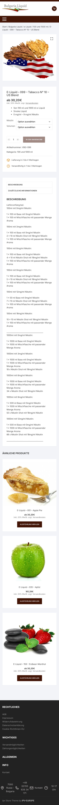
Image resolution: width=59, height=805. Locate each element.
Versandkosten (32, 103)
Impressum (7, 718)
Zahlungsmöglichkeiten (13, 748)
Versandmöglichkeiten (13, 744)
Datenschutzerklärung (13, 725)
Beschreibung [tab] (15, 185)
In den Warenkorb (34, 140)
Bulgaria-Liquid (15, 27)
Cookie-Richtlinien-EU (13, 729)
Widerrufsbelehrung (12, 721)
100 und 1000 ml (40, 27)
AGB (4, 714)
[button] (52, 39)
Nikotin (10, 120)
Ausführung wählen (29, 524)
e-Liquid (27, 27)
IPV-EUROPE (28, 800)
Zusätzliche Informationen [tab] (22, 191)
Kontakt (6, 772)
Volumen (11, 126)
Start (4, 27)
